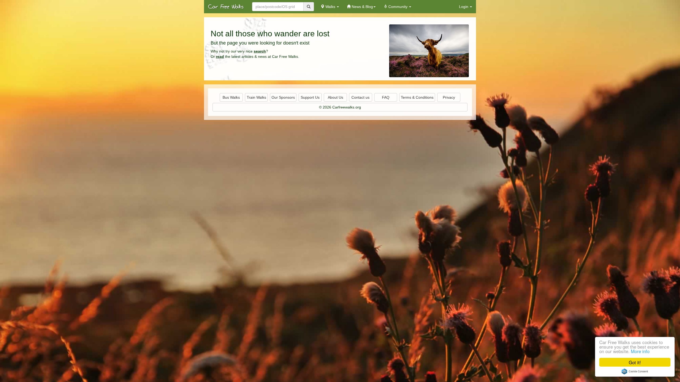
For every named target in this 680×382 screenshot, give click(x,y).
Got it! (635, 362)
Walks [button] (330, 7)
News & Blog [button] (362, 7)
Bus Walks (231, 97)
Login (464, 7)
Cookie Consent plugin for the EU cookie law (635, 371)
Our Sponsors (283, 97)
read (220, 56)
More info (640, 351)
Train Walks (256, 97)
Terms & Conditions (417, 97)
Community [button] (398, 7)
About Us (335, 97)
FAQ (385, 97)
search (260, 51)
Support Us (310, 97)
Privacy (449, 97)
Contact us (360, 97)
